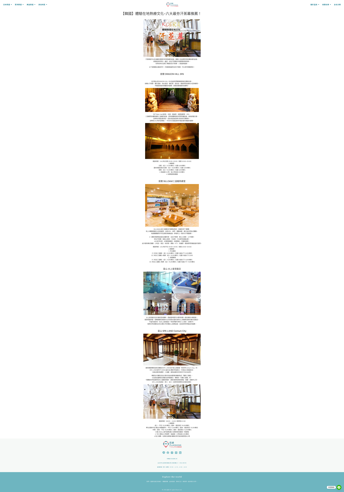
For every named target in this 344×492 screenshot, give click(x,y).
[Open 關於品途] (318, 4)
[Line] (339, 487)
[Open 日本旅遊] (11, 4)
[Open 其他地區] (46, 4)
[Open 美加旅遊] (35, 4)
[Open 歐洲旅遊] (23, 4)
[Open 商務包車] (330, 4)
